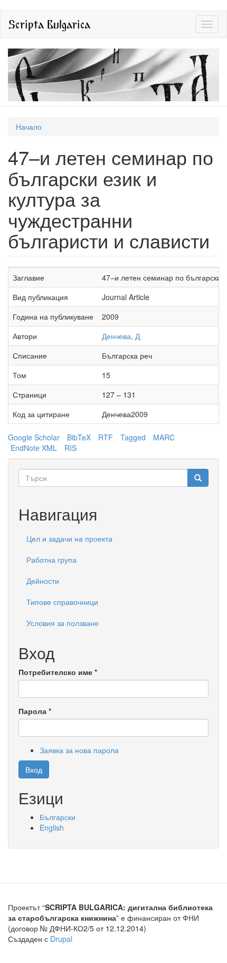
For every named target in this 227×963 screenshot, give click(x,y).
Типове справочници (62, 601)
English (52, 827)
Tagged (133, 437)
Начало (29, 126)
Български (57, 817)
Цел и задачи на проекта (69, 538)
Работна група (51, 559)
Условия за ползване (62, 623)
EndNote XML (34, 447)
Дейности (42, 580)
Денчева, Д (121, 336)
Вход (33, 769)
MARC (164, 437)
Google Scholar (34, 437)
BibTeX (79, 437)
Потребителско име (57, 672)
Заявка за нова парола (79, 750)
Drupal (61, 938)
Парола (34, 711)
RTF (105, 437)
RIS (70, 447)
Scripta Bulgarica (49, 24)
